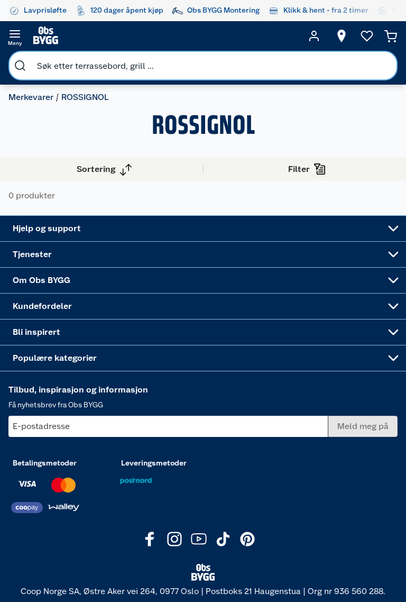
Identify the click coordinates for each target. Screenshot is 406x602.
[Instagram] (174, 539)
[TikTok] (223, 539)
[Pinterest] (247, 539)
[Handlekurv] (391, 36)
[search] (20, 65)
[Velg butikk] (341, 36)
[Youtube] (199, 539)
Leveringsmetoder (154, 463)
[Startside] (164, 36)
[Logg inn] (314, 36)
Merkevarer (30, 97)
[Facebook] (150, 539)
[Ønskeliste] (367, 36)
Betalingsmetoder (45, 463)
